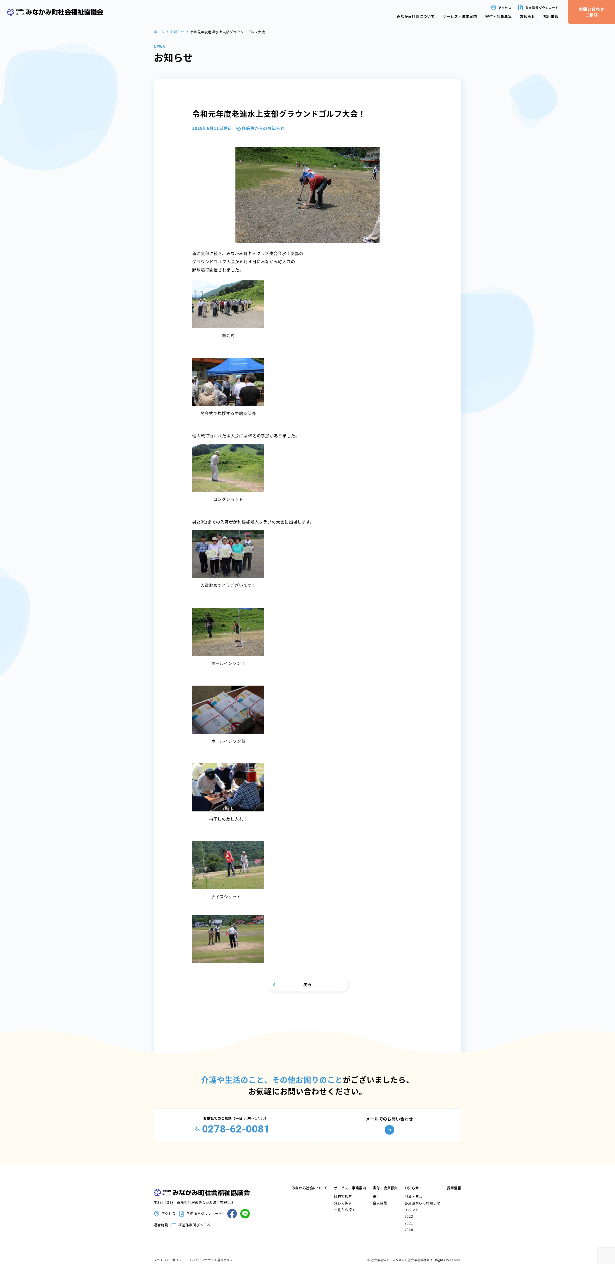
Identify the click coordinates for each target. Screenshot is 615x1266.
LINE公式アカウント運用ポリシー (212, 1260)
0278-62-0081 (236, 1129)
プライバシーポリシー (169, 1260)
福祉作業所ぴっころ (194, 1224)
